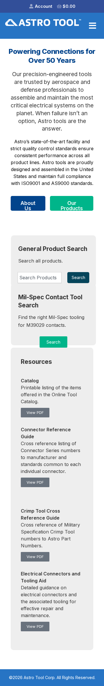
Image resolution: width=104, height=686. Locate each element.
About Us (28, 205)
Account (43, 6)
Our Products (72, 205)
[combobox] (40, 277)
